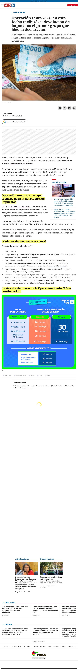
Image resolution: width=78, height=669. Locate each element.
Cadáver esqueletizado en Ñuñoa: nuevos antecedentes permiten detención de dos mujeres (51, 580)
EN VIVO (73, 5)
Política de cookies (53, 646)
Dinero (32, 375)
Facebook (60, 108)
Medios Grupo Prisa (39, 658)
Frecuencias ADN (16, 646)
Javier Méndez (7, 113)
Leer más (27, 388)
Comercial (5, 646)
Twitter (65, 108)
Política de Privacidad (39, 646)
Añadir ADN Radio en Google (16, 122)
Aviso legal (27, 646)
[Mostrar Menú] (2, 5)
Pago (40, 375)
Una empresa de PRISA (39, 653)
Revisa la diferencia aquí (58, 266)
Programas (19, 12)
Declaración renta (21, 375)
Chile (48, 375)
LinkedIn (69, 108)
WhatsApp (74, 108)
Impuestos (8, 375)
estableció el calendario (19, 207)
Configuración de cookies (69, 646)
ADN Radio (10, 5)
